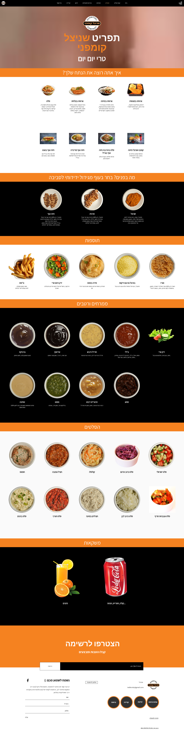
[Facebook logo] (28, 680)
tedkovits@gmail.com (135, 687)
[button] (180, 3)
